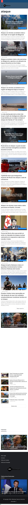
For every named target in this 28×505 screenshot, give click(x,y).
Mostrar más (14, 406)
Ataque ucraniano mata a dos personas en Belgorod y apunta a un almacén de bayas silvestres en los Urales (13, 61)
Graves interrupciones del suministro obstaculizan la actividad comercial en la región (18, 395)
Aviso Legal (3, 455)
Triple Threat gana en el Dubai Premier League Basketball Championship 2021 (16, 375)
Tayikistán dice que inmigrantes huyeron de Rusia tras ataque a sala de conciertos (13, 177)
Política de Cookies (5, 460)
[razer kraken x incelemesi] (14, 504)
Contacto (3, 457)
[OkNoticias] (7, 5)
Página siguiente (20, 308)
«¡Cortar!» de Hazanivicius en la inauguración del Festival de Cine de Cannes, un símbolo (18, 388)
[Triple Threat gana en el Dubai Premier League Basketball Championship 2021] (4, 375)
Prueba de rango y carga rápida (17, 399)
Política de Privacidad (5, 462)
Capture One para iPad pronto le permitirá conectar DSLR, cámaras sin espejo (18, 381)
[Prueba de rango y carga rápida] (4, 401)
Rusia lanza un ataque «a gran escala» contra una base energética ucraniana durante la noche (13, 147)
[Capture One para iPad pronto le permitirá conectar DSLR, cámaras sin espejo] (4, 382)
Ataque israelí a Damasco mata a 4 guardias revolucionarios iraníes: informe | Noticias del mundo (12, 267)
